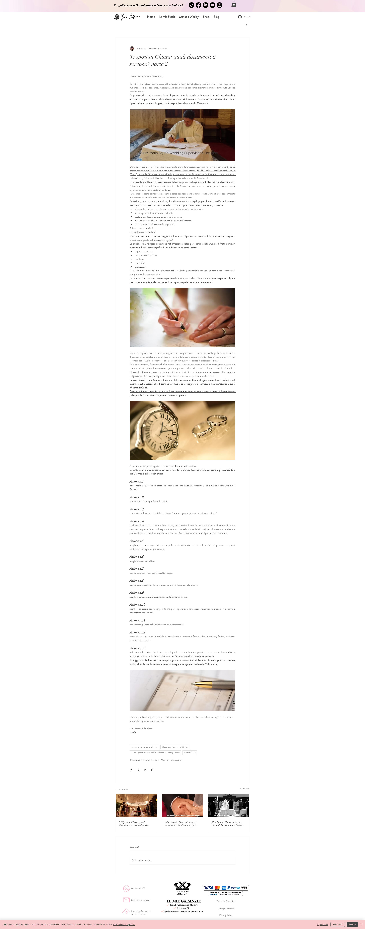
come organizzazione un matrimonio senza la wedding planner (156, 752)
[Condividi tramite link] (152, 769)
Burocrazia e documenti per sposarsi (144, 759)
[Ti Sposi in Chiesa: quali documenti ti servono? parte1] (136, 805)
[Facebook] (198, 5)
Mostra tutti (245, 788)
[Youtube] (212, 5)
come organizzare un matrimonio (144, 747)
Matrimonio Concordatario (171, 759)
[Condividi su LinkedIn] (145, 769)
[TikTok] (191, 5)
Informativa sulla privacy (124, 924)
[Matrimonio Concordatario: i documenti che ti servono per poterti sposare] (182, 805)
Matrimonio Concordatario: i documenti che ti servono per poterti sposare (180, 824)
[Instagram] (219, 5)
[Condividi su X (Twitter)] (138, 769)
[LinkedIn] (205, 5)
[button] (234, 4)
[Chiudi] (361, 924)
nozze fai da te (189, 752)
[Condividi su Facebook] (131, 769)
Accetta (352, 924)
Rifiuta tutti (337, 924)
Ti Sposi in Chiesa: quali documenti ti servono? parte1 (134, 824)
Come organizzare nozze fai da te (175, 747)
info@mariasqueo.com (140, 900)
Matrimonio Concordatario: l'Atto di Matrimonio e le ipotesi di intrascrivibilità (228, 824)
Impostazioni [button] (322, 924)
